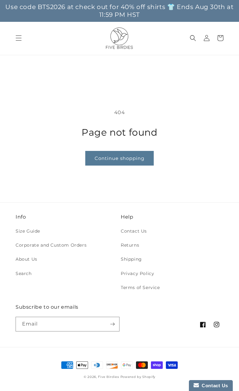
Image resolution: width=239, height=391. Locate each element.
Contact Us (134, 231)
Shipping (131, 259)
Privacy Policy (137, 273)
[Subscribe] (112, 324)
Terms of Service (140, 287)
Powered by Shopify (138, 377)
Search (24, 273)
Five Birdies (108, 377)
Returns (130, 245)
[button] (19, 38)
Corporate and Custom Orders (51, 245)
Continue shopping (119, 158)
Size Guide (28, 231)
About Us (26, 259)
